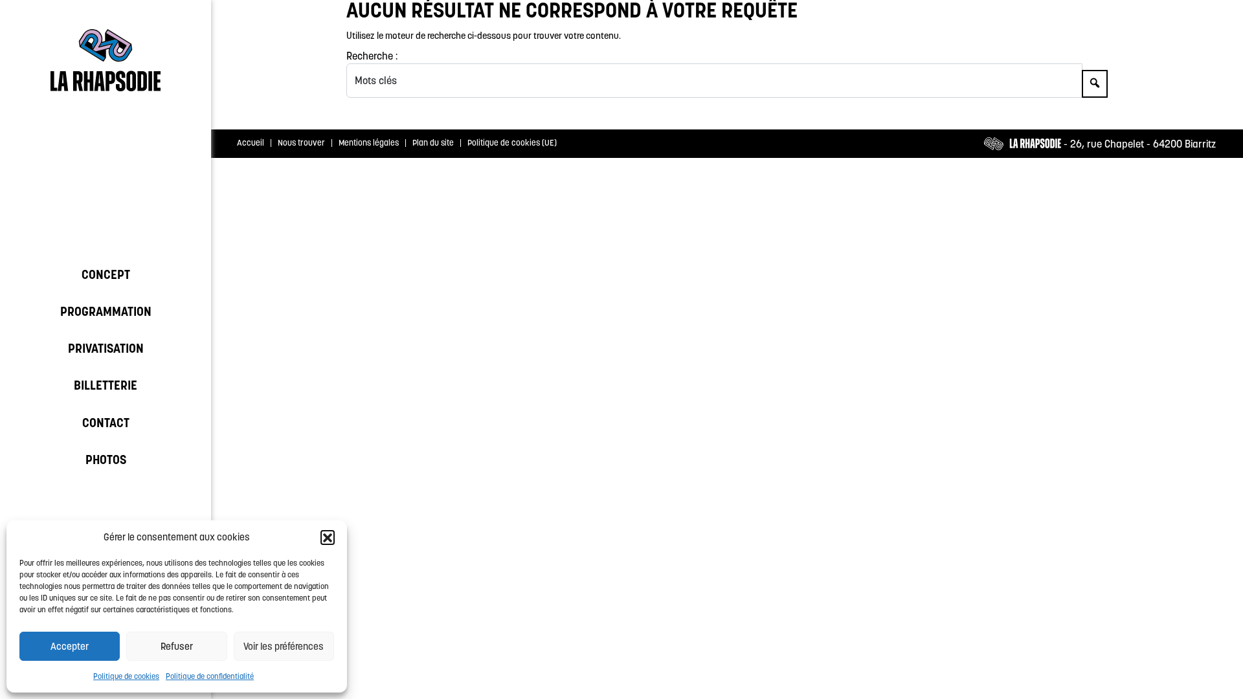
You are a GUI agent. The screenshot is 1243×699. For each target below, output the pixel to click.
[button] (327, 537)
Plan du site (433, 142)
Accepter (69, 646)
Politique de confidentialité (210, 676)
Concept (106, 274)
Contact (105, 422)
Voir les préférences (283, 646)
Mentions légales (369, 142)
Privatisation (106, 348)
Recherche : (372, 55)
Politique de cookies (126, 676)
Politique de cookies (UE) (512, 142)
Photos (105, 459)
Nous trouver (301, 142)
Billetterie (105, 385)
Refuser (177, 646)
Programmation (105, 311)
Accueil (250, 142)
